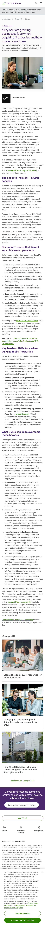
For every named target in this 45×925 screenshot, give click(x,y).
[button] (40, 3)
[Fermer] (42, 872)
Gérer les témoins (22, 913)
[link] (6, 19)
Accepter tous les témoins (22, 920)
